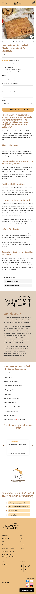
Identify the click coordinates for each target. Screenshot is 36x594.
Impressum (5, 538)
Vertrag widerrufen (27, 590)
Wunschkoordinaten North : (10, 83)
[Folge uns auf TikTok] (25, 570)
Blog (21, 538)
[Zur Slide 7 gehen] (22, 41)
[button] (4, 445)
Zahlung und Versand (8, 551)
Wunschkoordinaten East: (9, 92)
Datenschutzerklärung (8, 548)
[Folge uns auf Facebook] (21, 566)
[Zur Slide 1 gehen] (13, 41)
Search (22, 548)
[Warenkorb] (33, 3)
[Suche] (6, 3)
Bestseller (5, 564)
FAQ (21, 541)
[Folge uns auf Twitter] (25, 566)
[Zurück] (2, 41)
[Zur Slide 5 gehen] (19, 41)
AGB (3, 541)
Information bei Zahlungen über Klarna (8, 555)
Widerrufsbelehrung (8, 544)
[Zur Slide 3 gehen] (16, 41)
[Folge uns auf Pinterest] (21, 570)
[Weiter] (33, 41)
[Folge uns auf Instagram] (29, 566)
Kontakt (22, 544)
